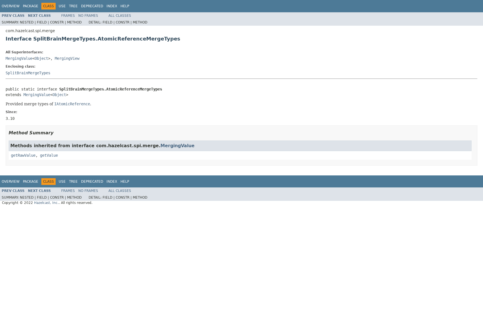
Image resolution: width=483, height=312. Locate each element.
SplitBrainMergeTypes (28, 73)
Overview (11, 6)
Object (41, 58)
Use (62, 6)
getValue (49, 155)
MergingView (67, 58)
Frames (68, 16)
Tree (73, 6)
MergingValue (19, 58)
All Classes (119, 16)
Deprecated (92, 6)
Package (30, 6)
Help (124, 6)
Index (111, 6)
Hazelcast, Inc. (46, 203)
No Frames (88, 16)
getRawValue (23, 155)
